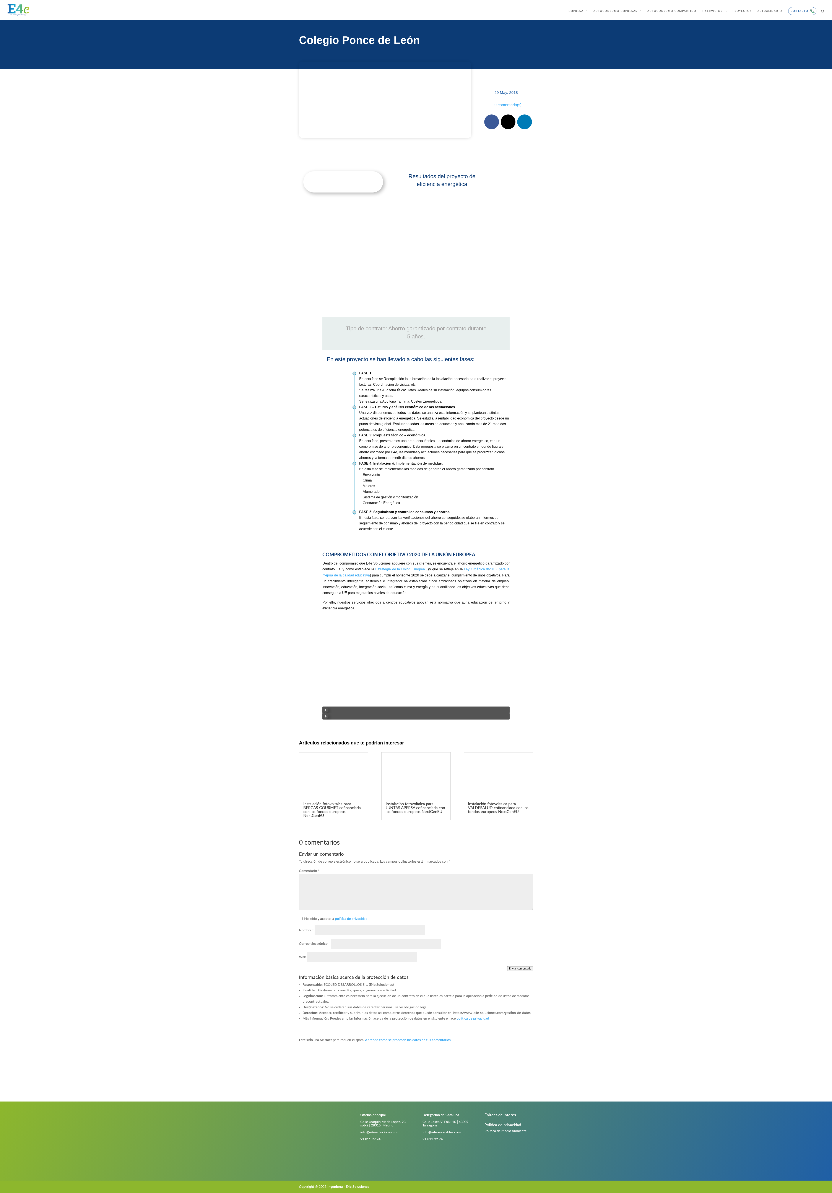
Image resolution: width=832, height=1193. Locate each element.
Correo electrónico (314, 943)
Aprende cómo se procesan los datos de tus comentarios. (408, 1040)
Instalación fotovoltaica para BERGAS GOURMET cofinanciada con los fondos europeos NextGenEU (332, 810)
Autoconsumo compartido (671, 11)
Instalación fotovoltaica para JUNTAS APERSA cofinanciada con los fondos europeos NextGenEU (415, 808)
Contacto (799, 11)
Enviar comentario (520, 968)
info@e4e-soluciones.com (379, 1132)
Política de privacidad (502, 1125)
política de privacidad (351, 918)
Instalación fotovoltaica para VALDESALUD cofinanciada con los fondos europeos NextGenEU (498, 808)
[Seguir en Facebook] (491, 121)
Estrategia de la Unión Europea (400, 569)
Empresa (576, 11)
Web (302, 957)
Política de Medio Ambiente (505, 1131)
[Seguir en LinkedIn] (524, 121)
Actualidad (767, 11)
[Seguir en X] (508, 121)
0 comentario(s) (508, 105)
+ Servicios (712, 11)
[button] (416, 710)
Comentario (309, 871)
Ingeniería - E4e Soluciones (348, 1186)
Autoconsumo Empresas (615, 11)
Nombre (306, 930)
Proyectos (742, 11)
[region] (416, 670)
